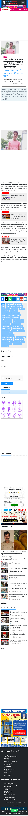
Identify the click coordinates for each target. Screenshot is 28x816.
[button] (4, 6)
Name (2, 360)
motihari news (18, 304)
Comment (3, 366)
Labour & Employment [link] (9, 763)
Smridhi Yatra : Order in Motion (17, 196)
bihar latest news (6, 317)
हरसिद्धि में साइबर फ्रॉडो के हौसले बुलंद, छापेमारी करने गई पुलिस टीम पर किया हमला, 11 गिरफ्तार (18, 241)
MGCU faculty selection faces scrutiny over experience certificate (18, 582)
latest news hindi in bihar (18, 341)
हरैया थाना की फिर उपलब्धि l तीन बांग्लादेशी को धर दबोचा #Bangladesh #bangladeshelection (18, 627)
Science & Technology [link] (9, 769)
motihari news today (18, 319)
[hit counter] (14, 808)
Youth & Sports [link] (7, 775)
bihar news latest (16, 315)
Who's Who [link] (6, 789)
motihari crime (14, 310)
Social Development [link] (8, 771)
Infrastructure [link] (7, 759)
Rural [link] (5, 767)
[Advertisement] (14, 25)
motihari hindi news (6, 326)
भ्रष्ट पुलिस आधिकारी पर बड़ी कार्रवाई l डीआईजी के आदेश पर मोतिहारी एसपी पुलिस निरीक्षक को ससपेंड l (18, 620)
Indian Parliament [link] (8, 786)
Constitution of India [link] (9, 783)
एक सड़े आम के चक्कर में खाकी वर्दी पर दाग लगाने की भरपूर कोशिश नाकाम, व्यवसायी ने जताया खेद (13, 553)
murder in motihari (6, 328)
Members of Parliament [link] (9, 799)
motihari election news (7, 339)
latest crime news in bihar (8, 335)
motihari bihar (5, 346)
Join (15, 810)
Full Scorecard (14, 505)
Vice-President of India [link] (9, 792)
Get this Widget (14, 506)
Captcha (3, 374)
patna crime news (13, 308)
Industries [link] (6, 758)
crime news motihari (18, 321)
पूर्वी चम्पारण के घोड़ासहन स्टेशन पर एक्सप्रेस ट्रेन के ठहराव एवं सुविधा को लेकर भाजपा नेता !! (18, 612)
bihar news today (6, 315)
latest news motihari (6, 343)
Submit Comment (7, 384)
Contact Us (14, 802)
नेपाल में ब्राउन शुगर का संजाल (14, 562)
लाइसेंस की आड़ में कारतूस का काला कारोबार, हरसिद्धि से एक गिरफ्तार (17, 576)
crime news (10, 304)
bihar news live (15, 317)
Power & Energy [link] (7, 766)
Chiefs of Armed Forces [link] (9, 797)
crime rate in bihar (21, 337)
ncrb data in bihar (17, 343)
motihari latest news (6, 321)
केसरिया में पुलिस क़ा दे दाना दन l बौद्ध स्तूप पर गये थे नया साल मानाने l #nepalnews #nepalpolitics (18, 634)
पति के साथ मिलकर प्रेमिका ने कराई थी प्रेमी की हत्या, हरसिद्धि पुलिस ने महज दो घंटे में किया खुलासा (18, 596)
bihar (8, 306)
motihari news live (15, 324)
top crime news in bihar (7, 332)
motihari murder (5, 324)
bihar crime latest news (17, 328)
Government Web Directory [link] (10, 785)
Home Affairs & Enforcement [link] (10, 756)
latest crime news (19, 339)
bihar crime (4, 308)
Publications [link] (7, 788)
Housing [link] (6, 755)
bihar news (22, 308)
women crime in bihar (7, 330)
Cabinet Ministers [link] (8, 796)
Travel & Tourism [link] (8, 774)
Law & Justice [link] (7, 764)
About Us (8, 802)
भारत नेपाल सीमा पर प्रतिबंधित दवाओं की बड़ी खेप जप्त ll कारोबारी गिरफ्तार (18, 641)
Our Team (15, 805)
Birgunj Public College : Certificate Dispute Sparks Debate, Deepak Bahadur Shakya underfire (18, 570)
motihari (13, 306)
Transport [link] (6, 772)
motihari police (5, 310)
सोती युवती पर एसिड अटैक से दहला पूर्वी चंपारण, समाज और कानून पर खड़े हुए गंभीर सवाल (18, 216)
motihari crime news (6, 319)
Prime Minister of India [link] (9, 794)
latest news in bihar (6, 341)
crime (3, 306)
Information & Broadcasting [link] (10, 761)
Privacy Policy (21, 802)
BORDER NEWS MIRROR (16, 79)
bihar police (19, 306)
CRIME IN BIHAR (16, 313)
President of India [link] (8, 791)
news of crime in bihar (19, 330)
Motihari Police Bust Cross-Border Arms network (18, 589)
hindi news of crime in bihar (8, 337)
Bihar (5, 56)
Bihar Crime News (6, 313)
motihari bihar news (17, 326)
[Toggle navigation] (23, 2)
